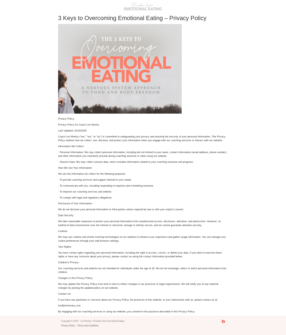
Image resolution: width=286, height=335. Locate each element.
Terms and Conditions (88, 325)
